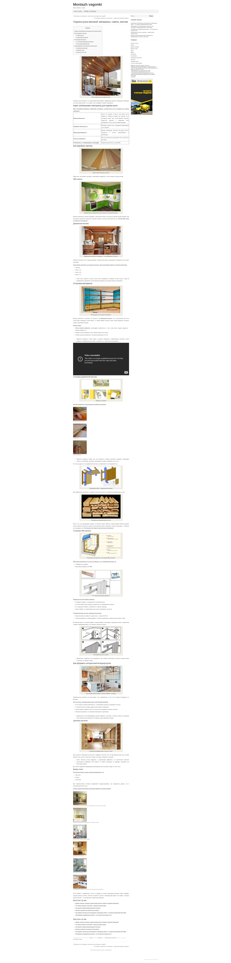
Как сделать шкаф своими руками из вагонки (87, 908)
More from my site (81, 52)
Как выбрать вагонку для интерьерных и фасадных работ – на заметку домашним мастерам (100, 912)
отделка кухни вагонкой (110, 937)
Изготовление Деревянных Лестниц (140, 71)
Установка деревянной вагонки (84, 41)
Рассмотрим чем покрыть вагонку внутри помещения (98, 528)
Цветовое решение (82, 48)
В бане (132, 45)
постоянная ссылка (77, 939)
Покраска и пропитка (136, 57)
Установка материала (80, 39)
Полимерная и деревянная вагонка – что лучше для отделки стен (93, 915)
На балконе (134, 56)
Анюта (91, 937)
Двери (132, 52)
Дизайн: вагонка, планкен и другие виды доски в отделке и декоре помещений (97, 903)
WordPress (155, 959)
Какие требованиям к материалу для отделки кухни (87, 31)
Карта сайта (78, 11)
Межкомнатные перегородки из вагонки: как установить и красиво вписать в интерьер (142, 27)
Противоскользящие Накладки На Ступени (142, 73)
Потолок (133, 59)
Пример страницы (90, 11)
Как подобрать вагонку (80, 33)
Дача (132, 50)
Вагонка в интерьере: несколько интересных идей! (89, 16)
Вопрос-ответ (134, 48)
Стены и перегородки (136, 63)
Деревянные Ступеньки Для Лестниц (141, 70)
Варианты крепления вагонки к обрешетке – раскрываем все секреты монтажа (142, 36)
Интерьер (100, 937)
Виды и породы (135, 47)
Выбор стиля (80, 50)
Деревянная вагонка (82, 37)
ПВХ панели (80, 35)
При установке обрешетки (82, 328)
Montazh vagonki (87, 4)
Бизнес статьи (134, 43)
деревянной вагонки (106, 318)
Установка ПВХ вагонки (82, 44)
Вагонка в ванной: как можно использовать (87, 910)
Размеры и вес (134, 61)
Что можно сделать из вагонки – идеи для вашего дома (111, 18)
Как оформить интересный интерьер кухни (85, 46)
